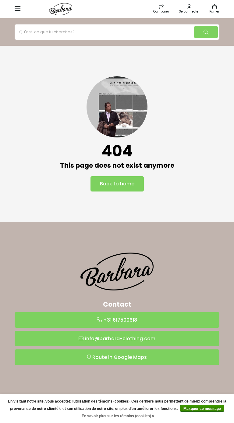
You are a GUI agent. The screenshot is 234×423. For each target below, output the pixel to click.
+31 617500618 (120, 319)
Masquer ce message (202, 409)
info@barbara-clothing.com (120, 338)
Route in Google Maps (119, 357)
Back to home (117, 183)
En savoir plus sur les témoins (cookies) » (118, 416)
